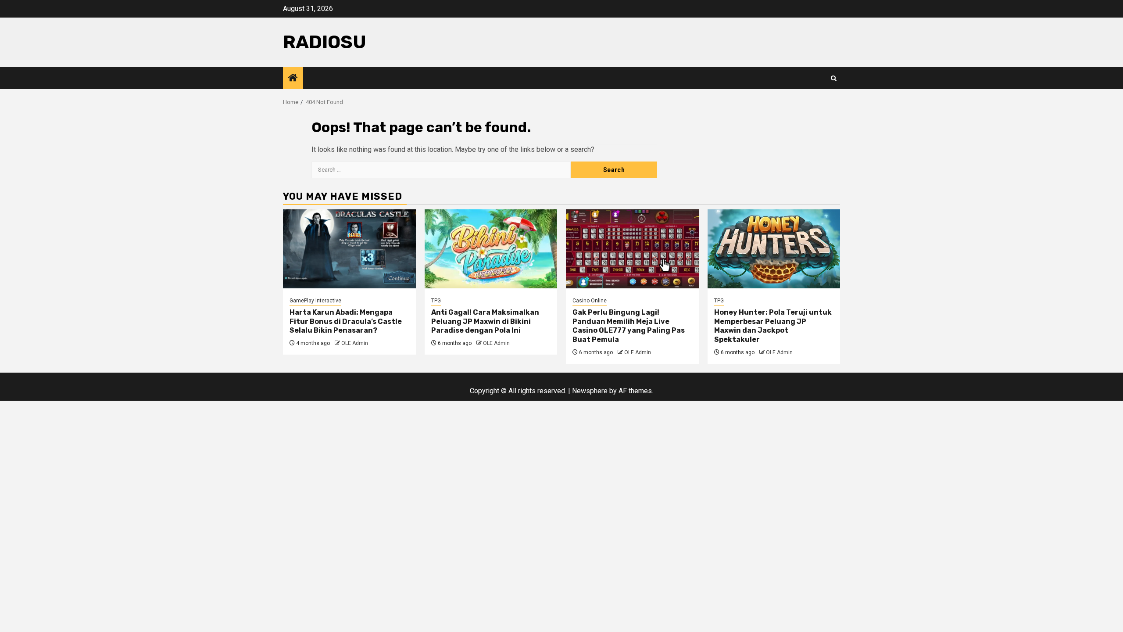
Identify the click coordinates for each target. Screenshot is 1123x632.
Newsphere (590, 391)
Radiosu (324, 42)
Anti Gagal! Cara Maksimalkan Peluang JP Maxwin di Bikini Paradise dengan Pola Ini (485, 321)
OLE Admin (354, 343)
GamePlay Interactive (315, 301)
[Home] (293, 78)
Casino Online (589, 301)
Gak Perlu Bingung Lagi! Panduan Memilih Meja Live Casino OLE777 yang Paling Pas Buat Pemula (628, 326)
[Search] (833, 78)
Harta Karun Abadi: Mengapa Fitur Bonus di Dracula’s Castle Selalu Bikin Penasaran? (346, 321)
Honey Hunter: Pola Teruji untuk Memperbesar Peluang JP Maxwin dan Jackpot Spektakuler (773, 326)
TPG (436, 301)
